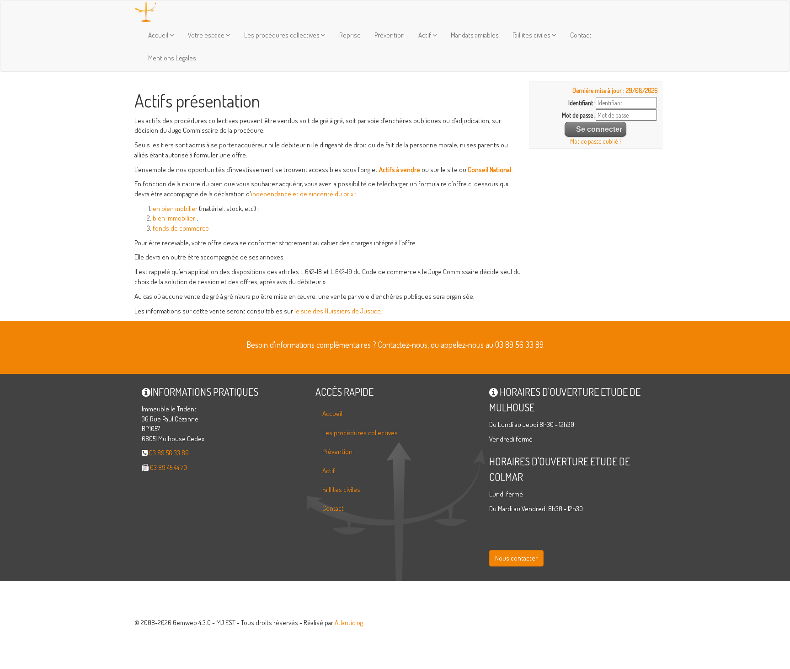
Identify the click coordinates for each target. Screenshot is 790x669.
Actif (425, 35)
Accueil (159, 35)
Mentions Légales (172, 58)
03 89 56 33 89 (169, 452)
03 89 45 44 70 (168, 467)
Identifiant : (582, 103)
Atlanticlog (349, 622)
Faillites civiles (532, 35)
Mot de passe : (579, 115)
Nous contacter (516, 558)
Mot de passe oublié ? (595, 141)
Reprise (350, 35)
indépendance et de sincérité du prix (302, 193)
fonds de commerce (181, 228)
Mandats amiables (475, 35)
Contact (581, 35)
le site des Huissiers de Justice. (338, 311)
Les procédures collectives (282, 35)
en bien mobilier (175, 208)
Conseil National (489, 169)
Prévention (389, 35)
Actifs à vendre (399, 169)
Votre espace (207, 35)
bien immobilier (174, 218)
